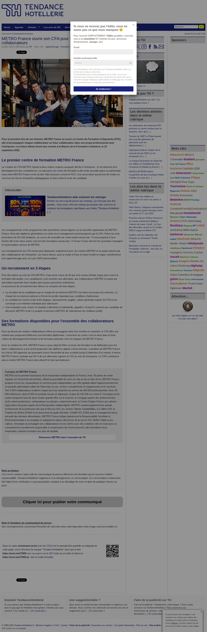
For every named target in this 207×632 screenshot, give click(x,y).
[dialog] (103, 58)
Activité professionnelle (85, 58)
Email (76, 47)
